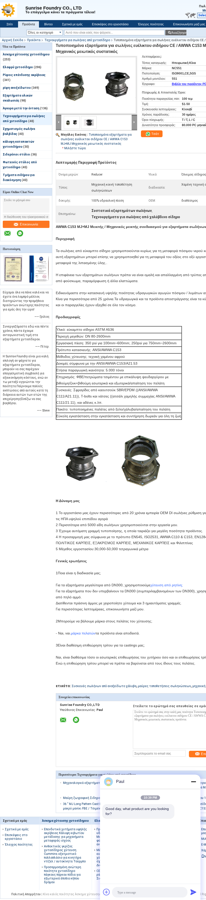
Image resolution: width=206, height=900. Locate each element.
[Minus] (193, 782)
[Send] (193, 891)
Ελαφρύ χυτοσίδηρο (18, 67)
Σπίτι (10, 24)
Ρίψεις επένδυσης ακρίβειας (24, 75)
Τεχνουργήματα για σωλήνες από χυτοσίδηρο (77, 40)
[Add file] (106, 891)
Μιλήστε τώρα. (75, 148)
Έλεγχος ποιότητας (151, 24)
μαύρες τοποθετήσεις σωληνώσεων (164, 686)
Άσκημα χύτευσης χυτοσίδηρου (26, 54)
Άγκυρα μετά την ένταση (21, 108)
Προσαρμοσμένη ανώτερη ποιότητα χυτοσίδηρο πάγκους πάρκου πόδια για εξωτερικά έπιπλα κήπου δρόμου (62, 874)
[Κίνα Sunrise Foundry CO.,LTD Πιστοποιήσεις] (13, 281)
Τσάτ (154, 134)
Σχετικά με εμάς (72, 24)
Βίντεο (48, 24)
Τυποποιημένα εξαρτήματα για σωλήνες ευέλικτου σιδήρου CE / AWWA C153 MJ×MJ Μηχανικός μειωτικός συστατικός (96, 139)
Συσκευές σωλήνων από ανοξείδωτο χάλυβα (104, 686)
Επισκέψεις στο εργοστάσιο (110, 24)
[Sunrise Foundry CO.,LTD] (12, 10)
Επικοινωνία (29, 224)
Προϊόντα (28, 24)
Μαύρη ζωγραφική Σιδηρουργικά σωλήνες (93, 798)
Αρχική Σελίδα (12, 40)
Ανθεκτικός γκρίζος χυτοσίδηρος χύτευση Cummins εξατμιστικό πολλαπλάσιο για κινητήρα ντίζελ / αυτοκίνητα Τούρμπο (65, 854)
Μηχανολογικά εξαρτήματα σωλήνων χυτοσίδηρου (99, 783)
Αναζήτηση (178, 33)
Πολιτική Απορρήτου (26, 894)
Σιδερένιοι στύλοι (16, 154)
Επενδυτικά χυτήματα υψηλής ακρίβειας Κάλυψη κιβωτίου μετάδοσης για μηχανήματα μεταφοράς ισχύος (65, 835)
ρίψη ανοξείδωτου (17, 88)
